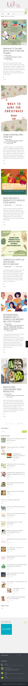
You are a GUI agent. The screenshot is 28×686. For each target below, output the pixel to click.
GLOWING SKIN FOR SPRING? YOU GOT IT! (17, 539)
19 (18, 423)
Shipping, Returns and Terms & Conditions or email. (14, 674)
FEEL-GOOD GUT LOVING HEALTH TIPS (17, 581)
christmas (11, 140)
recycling (20, 57)
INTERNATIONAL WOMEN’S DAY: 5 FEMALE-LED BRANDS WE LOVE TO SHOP (13, 318)
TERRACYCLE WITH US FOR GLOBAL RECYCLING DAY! (13, 262)
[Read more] (3, 77)
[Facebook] (17, 655)
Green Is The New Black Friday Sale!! (10, 500)
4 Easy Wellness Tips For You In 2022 (19, 589)
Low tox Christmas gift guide (10, 142)
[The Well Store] (14, 4)
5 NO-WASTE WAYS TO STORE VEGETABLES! (14, 522)
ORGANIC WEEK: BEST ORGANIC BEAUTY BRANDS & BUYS (15, 531)
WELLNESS (14, 329)
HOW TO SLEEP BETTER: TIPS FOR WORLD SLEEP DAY (15, 573)
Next (22, 423)
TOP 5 (10, 329)
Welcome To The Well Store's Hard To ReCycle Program (13, 50)
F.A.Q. (6, 672)
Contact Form (8, 668)
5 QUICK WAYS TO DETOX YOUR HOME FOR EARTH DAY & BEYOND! (17, 565)
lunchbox (8, 395)
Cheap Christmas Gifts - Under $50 (13, 135)
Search (24, 431)
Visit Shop (14, 625)
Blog (7, 325)
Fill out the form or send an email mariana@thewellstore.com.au (12, 669)
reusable (13, 395)
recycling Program (8, 58)
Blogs (6, 677)
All (2, 608)
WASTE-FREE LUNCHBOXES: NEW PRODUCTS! (12, 389)
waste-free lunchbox (19, 395)
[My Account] (8, 14)
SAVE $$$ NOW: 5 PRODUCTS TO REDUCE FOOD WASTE (14, 200)
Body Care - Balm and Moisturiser (16, 325)
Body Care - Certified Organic (10, 326)
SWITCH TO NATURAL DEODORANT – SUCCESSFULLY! (16, 514)
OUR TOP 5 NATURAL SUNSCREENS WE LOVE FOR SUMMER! (16, 597)
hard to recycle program (11, 57)
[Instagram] (20, 655)
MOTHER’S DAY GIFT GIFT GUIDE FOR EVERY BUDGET (16, 556)
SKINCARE (6, 329)
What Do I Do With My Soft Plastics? (16, 506)
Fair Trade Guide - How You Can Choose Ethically (15, 548)
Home (2, 16)
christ (7, 140)
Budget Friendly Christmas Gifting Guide (15, 492)
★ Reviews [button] (26, 344)
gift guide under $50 (18, 140)
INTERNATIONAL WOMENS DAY (16, 328)
